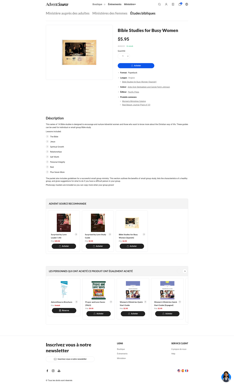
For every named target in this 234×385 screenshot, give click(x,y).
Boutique (97, 4)
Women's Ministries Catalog (134, 101)
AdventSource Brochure (61, 302)
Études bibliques (142, 13)
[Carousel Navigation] (116, 271)
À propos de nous (178, 349)
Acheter (137, 65)
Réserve (65, 310)
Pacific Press (133, 92)
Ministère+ (130, 4)
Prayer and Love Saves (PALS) (95, 303)
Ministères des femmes (109, 13)
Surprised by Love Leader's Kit (59, 236)
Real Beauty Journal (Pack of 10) (136, 105)
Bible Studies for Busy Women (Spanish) (139, 82)
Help (173, 354)
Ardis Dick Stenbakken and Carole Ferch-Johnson (149, 87)
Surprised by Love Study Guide (95, 236)
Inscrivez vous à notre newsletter (72, 359)
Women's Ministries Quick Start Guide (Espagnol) (165, 303)
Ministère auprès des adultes (67, 13)
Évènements (114, 4)
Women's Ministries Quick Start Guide (131, 303)
